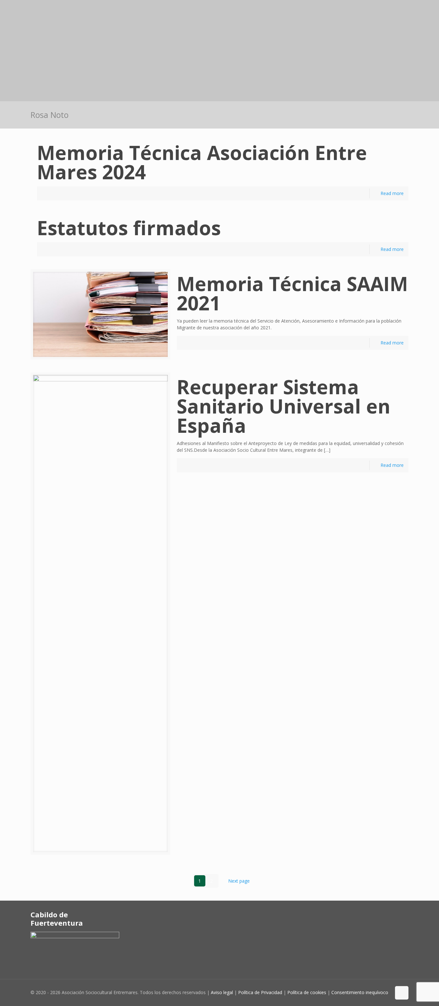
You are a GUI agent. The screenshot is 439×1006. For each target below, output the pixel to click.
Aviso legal (222, 992)
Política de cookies (306, 992)
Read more (392, 193)
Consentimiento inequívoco (359, 992)
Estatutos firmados (129, 228)
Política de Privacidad (260, 992)
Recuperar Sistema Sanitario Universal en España (283, 406)
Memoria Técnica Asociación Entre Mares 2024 (202, 162)
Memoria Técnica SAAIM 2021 (292, 293)
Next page (239, 881)
